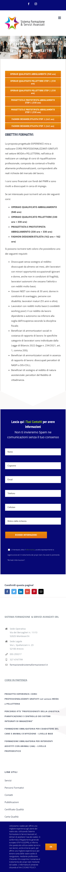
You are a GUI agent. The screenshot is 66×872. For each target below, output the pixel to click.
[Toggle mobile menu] (59, 17)
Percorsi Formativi (14, 787)
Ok (51, 846)
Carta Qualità (11, 816)
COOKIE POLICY (29, 867)
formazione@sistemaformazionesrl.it (29, 664)
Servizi (8, 780)
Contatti (9, 794)
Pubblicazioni (12, 802)
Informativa (30, 549)
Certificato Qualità (14, 809)
